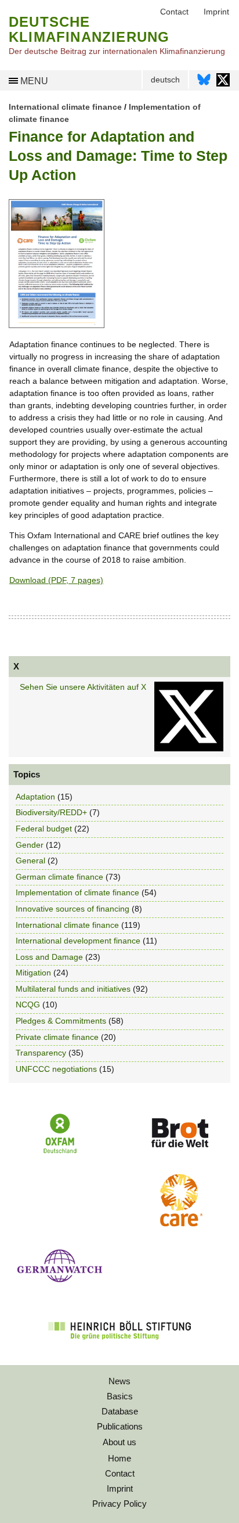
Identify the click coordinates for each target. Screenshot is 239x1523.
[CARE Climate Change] (179, 1223)
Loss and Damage (49, 957)
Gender (30, 844)
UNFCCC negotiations (56, 1069)
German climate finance (59, 876)
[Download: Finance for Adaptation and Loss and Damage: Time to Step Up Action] (56, 325)
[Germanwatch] (59, 1285)
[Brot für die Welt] (179, 1151)
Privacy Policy (119, 1503)
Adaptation (35, 796)
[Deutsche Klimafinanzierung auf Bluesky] (204, 83)
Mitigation (33, 972)
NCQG (28, 1004)
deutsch (165, 79)
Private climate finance (57, 1037)
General (30, 860)
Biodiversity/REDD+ (51, 812)
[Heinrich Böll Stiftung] (119, 1347)
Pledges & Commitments (61, 1020)
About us (119, 1442)
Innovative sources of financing (72, 908)
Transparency (41, 1052)
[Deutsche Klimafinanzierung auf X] (223, 83)
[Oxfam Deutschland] (59, 1152)
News (119, 1381)
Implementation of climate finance (77, 892)
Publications (120, 1426)
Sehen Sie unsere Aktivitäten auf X (83, 687)
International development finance (78, 940)
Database (120, 1411)
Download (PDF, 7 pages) (56, 580)
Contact (120, 1473)
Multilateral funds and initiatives (73, 988)
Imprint (120, 1488)
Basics (120, 1396)
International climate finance (65, 106)
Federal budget (44, 828)
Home (119, 1458)
